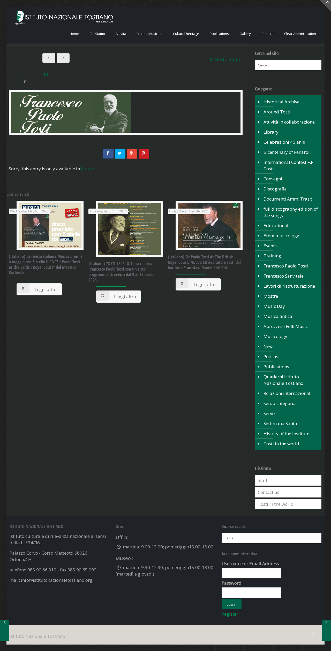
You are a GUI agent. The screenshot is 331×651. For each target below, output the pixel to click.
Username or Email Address (250, 563)
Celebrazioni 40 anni (284, 142)
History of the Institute (286, 433)
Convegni (273, 179)
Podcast (272, 356)
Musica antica (278, 316)
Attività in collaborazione (289, 122)
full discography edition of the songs (291, 212)
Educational (276, 225)
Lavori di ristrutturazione (289, 286)
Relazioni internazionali (288, 393)
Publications (276, 367)
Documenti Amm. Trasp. (288, 199)
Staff (262, 480)
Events (270, 246)
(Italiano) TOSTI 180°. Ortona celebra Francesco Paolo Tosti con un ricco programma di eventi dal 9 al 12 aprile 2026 (121, 272)
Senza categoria (280, 403)
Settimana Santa (280, 423)
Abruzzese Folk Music (286, 326)
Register (230, 614)
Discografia (275, 189)
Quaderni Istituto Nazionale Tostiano (283, 380)
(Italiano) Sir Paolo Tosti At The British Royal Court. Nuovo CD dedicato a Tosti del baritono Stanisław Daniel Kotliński (204, 262)
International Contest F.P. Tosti (289, 165)
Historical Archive (281, 102)
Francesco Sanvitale (284, 276)
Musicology (275, 336)
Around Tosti (277, 112)
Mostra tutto (227, 59)
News (269, 346)
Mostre (271, 296)
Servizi (270, 413)
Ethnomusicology (281, 236)
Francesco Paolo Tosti (286, 266)
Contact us (268, 492)
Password (232, 583)
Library (271, 132)
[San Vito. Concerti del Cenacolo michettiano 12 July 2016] (4, 630)
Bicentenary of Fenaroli (287, 152)
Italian (87, 169)
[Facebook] (313, 634)
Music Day (274, 306)
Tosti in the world (281, 444)
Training (272, 256)
